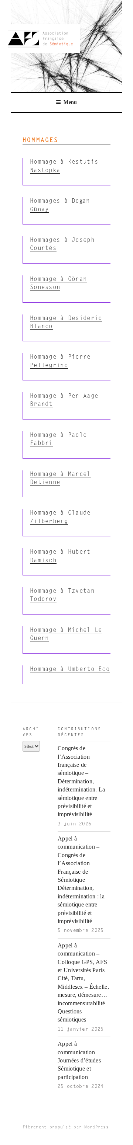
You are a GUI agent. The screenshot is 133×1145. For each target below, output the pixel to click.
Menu (70, 102)
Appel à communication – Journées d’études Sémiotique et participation (79, 1060)
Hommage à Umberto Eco (70, 669)
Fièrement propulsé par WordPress (66, 1127)
